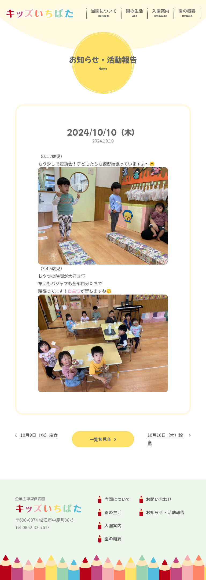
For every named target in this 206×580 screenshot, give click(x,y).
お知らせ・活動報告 (165, 512)
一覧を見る (101, 439)
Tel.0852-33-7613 (32, 527)
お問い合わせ (159, 499)
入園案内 (113, 525)
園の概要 (113, 538)
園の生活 (113, 512)
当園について (117, 499)
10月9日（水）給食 (39, 435)
